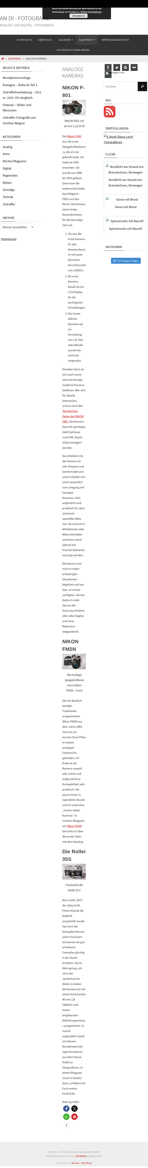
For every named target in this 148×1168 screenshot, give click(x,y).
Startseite (80, 1156)
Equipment (14, 58)
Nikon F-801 (74, 136)
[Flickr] (134, 67)
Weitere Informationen (91, 11)
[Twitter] (116, 67)
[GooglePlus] (115, 73)
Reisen (7, 183)
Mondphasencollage (17, 78)
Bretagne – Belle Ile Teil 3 (20, 85)
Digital (7, 168)
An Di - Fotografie (25, 18)
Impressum (8, 239)
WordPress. (86, 1163)
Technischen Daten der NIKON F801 (73, 416)
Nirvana (75, 1163)
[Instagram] (125, 67)
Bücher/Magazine (14, 161)
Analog (7, 147)
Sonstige (9, 190)
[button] (66, 1108)
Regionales (10, 175)
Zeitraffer (9, 204)
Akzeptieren (78, 15)
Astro (6, 154)
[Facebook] (108, 67)
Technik (8, 197)
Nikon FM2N (74, 826)
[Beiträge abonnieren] (109, 116)
